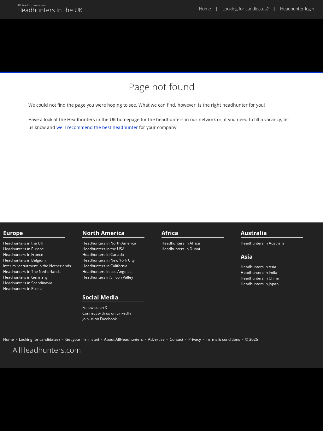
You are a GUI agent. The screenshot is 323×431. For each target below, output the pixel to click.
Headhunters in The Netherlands (32, 271)
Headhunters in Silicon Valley (107, 277)
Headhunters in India (259, 272)
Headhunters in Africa (181, 243)
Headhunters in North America (109, 243)
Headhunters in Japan (260, 283)
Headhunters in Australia (263, 243)
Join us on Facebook (99, 319)
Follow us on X (94, 307)
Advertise (156, 339)
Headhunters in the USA (103, 248)
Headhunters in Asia (258, 266)
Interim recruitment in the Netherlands (37, 266)
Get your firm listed (82, 339)
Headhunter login (297, 9)
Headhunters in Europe (23, 248)
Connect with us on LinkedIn (106, 313)
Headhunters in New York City (108, 260)
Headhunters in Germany (25, 277)
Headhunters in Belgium (24, 260)
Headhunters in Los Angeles (107, 271)
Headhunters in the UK (23, 243)
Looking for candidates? (245, 9)
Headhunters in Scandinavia (27, 283)
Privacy (194, 339)
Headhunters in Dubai (181, 248)
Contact (176, 339)
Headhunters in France (23, 254)
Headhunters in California (104, 266)
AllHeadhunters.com (47, 350)
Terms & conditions (223, 339)
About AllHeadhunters (123, 339)
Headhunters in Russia (23, 288)
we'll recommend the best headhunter (97, 127)
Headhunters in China (260, 278)
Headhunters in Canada (103, 254)
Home (205, 9)
